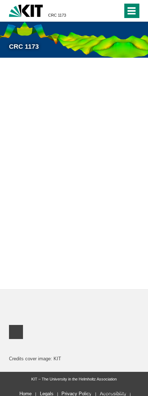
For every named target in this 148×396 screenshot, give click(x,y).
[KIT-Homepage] (26, 10)
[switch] (116, 11)
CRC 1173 (57, 15)
